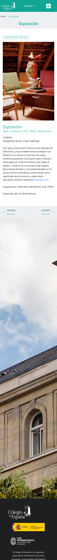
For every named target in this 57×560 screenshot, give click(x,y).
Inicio (3, 16)
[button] (48, 6)
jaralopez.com (41, 179)
